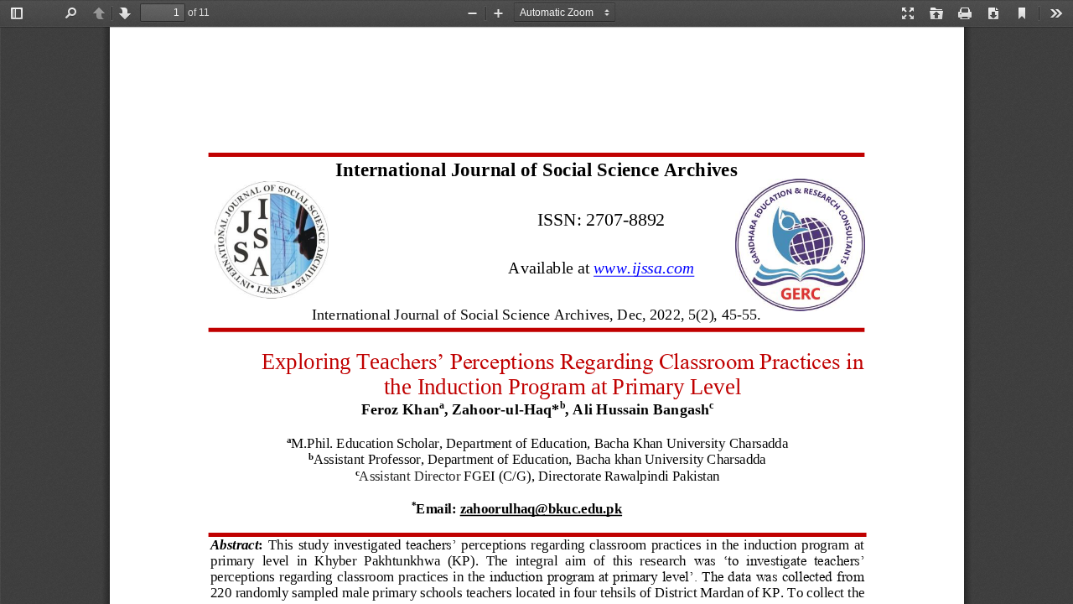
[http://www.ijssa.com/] (643, 273)
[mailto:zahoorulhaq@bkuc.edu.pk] (540, 516)
